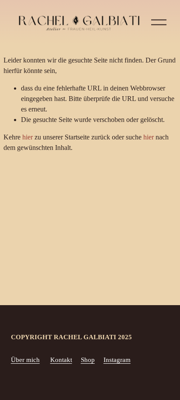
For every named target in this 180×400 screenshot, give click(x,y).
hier (27, 137)
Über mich (25, 359)
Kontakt (61, 359)
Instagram (117, 359)
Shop (88, 359)
